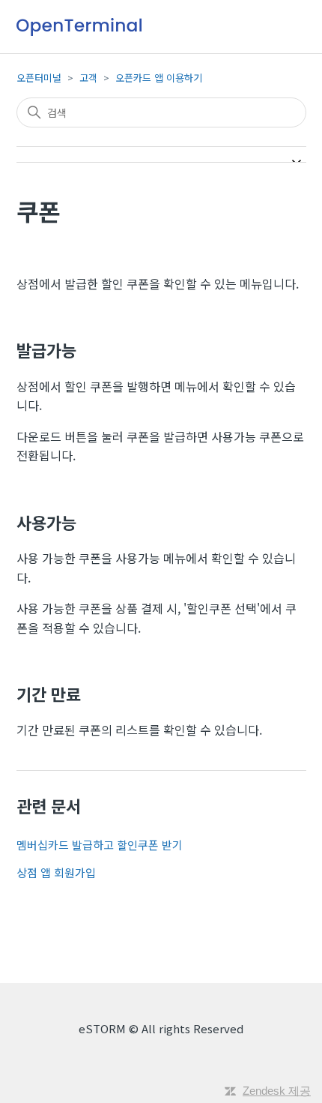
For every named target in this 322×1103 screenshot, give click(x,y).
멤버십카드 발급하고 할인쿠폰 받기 (99, 845)
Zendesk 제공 (277, 1090)
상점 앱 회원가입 (56, 872)
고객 (88, 77)
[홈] (79, 26)
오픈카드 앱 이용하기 (158, 77)
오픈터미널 (38, 77)
